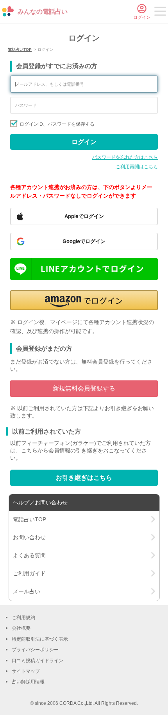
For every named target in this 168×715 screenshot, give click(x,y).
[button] (83, 300)
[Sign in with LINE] (83, 269)
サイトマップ (26, 671)
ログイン (84, 142)
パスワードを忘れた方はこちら (125, 157)
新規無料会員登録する (84, 388)
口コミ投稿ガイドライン (37, 660)
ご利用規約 (23, 617)
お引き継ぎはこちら (84, 477)
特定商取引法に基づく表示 (40, 639)
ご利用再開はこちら (137, 166)
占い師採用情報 (28, 681)
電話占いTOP (20, 49)
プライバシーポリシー (35, 649)
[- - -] (160, 12)
